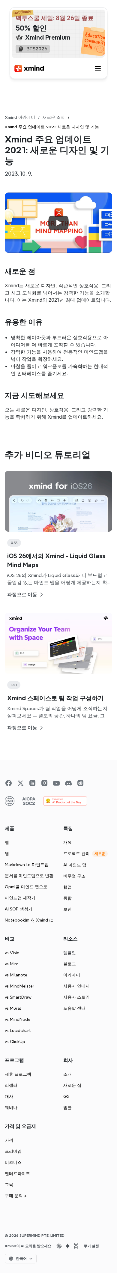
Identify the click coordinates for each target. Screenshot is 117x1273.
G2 (66, 1096)
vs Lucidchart (18, 1030)
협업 (67, 887)
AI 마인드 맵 (74, 865)
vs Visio (12, 953)
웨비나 (11, 1107)
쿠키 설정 (91, 1246)
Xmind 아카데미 (20, 117)
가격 (9, 1140)
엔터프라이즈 (17, 1173)
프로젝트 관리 (76, 853)
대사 (9, 1096)
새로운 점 (72, 1085)
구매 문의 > (16, 1196)
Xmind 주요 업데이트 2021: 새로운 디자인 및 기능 (52, 127)
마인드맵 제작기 (20, 898)
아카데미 (71, 975)
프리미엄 (13, 1151)
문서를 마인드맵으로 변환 (29, 876)
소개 (67, 1074)
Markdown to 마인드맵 (27, 864)
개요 (67, 842)
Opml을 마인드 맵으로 (26, 887)
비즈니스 (13, 1162)
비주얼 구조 (74, 876)
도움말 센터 (74, 1008)
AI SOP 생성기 (18, 909)
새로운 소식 (54, 117)
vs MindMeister (19, 986)
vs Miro (12, 964)
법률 (67, 1107)
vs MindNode (17, 1019)
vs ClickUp (15, 1041)
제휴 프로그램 (18, 1074)
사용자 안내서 (76, 986)
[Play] (58, 223)
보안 (67, 909)
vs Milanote (16, 975)
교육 (9, 1184)
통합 (67, 898)
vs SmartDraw (18, 997)
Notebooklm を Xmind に (29, 920)
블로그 (69, 964)
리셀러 (11, 1085)
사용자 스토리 (76, 997)
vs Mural (13, 1008)
